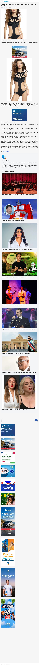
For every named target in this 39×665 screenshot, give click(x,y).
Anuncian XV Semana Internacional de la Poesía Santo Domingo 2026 (19, 372)
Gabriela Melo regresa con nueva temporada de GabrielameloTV (17, 249)
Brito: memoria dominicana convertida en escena (14, 305)
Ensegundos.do (4, 7)
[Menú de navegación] (2, 1)
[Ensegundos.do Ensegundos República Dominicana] (7, 1)
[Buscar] (36, 420)
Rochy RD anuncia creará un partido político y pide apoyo (16, 353)
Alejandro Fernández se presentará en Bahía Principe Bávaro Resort (18, 329)
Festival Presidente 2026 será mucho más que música (15, 277)
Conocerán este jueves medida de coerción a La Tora (15, 409)
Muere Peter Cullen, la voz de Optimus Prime (13, 220)
